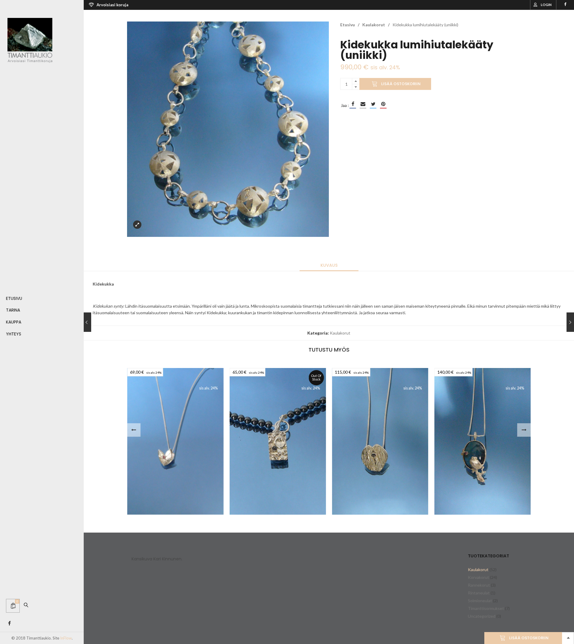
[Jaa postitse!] (363, 103)
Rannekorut (479, 585)
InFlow (66, 638)
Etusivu (347, 24)
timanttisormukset (486, 608)
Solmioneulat (480, 600)
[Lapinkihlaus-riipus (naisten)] (380, 441)
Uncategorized (481, 616)
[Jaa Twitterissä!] (373, 103)
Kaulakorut (373, 24)
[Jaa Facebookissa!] (352, 103)
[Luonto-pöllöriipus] (482, 441)
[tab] (329, 265)
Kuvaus (329, 265)
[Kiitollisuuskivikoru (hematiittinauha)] (278, 441)
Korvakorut (478, 577)
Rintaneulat (479, 592)
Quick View (143, 503)
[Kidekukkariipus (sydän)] (175, 441)
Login (546, 5)
